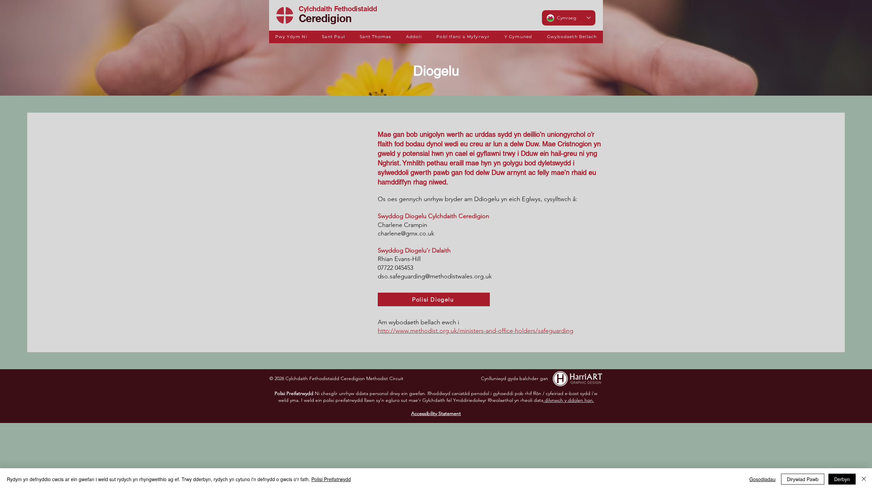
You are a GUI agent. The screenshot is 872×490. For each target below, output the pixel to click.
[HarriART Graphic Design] (577, 378)
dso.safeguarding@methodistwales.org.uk (435, 276)
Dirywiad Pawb (803, 479)
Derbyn (842, 479)
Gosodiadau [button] (762, 479)
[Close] (864, 479)
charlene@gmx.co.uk (406, 233)
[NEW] (284, 15)
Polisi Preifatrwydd (331, 479)
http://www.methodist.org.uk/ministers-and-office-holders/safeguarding (475, 330)
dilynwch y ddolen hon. (568, 400)
